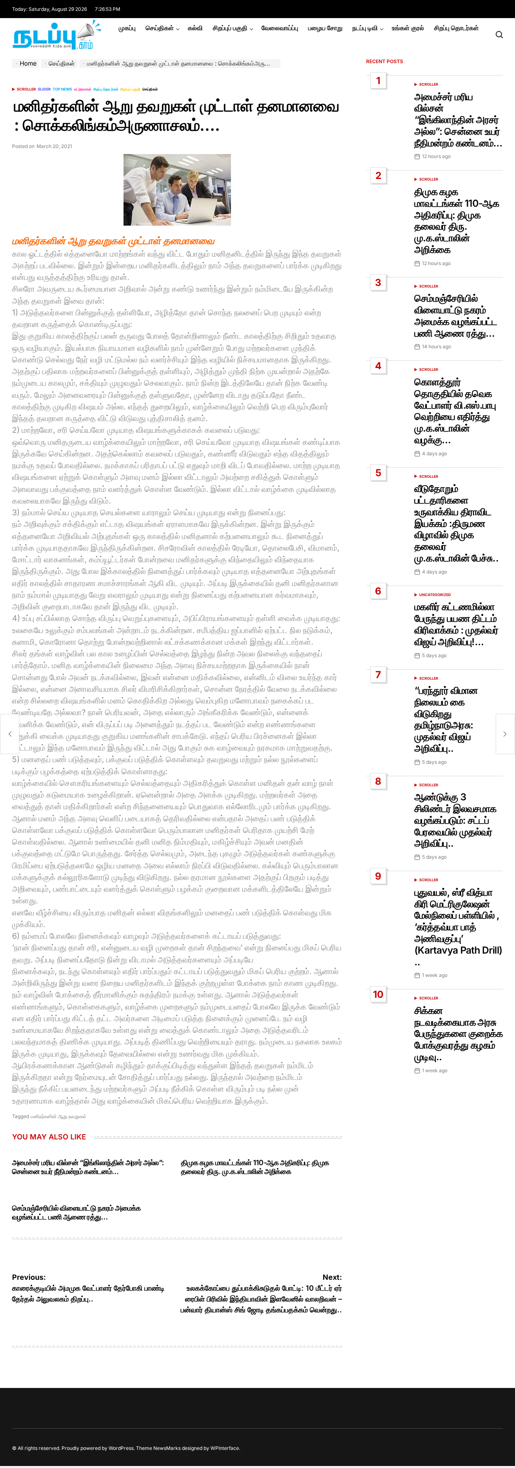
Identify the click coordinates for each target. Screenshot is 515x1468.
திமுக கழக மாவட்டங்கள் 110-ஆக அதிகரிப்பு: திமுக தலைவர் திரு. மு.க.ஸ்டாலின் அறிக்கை (255, 1167)
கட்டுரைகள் (82, 89)
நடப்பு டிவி (365, 28)
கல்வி (195, 28)
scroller (26, 89)
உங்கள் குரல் (408, 28)
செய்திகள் (160, 28)
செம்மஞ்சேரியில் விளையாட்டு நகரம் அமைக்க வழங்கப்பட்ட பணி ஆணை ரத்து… (76, 1212)
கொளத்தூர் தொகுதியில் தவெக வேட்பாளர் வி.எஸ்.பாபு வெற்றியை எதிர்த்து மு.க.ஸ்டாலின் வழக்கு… (455, 411)
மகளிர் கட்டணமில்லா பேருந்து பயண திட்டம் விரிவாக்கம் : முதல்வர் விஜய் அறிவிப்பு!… (456, 624)
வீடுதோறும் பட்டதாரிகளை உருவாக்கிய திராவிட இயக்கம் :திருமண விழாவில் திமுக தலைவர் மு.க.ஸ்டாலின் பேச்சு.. (456, 523)
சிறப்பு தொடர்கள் (456, 28)
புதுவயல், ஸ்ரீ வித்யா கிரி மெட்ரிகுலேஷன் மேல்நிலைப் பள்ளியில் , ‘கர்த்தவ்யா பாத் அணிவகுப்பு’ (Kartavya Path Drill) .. (458, 927)
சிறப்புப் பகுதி (230, 28)
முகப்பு (127, 28)
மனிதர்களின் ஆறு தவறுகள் (59, 1116)
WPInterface (224, 1448)
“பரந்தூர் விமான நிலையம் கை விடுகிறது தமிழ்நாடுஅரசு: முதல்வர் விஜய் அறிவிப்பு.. (446, 719)
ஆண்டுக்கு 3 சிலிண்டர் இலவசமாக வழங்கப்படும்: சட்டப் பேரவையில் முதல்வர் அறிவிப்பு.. (455, 820)
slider (44, 89)
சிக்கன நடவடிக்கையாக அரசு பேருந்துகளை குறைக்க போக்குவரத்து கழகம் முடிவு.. (458, 1034)
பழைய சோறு (325, 28)
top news (62, 89)
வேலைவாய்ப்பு (280, 28)
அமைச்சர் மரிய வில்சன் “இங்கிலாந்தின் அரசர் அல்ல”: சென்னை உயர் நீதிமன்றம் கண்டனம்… (88, 1167)
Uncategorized (435, 594)
